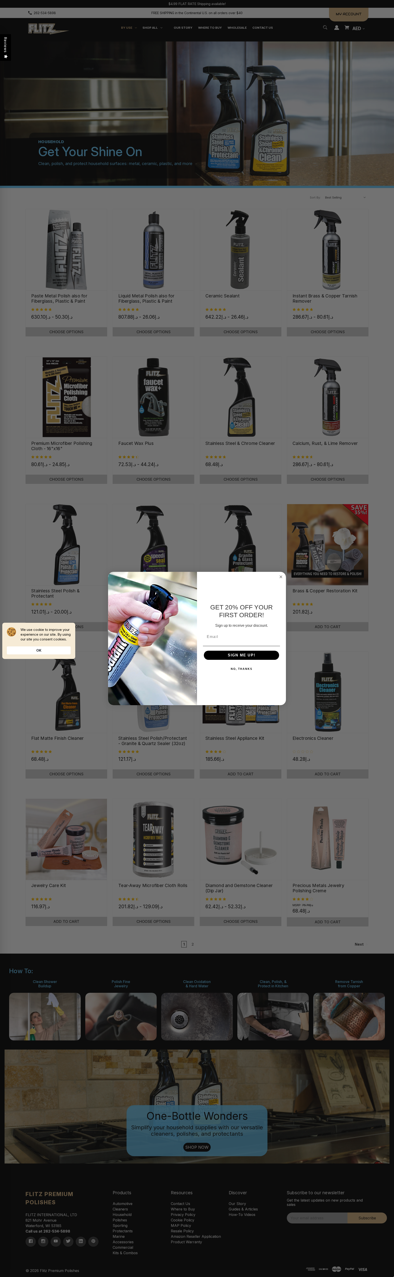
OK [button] (38, 650)
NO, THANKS (241, 669)
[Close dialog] (281, 577)
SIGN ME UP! (241, 655)
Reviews (5, 45)
